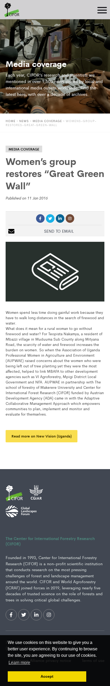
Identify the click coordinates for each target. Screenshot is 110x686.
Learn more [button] (19, 662)
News (24, 121)
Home (10, 121)
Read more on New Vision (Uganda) (41, 436)
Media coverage (47, 121)
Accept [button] (47, 676)
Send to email (59, 231)
